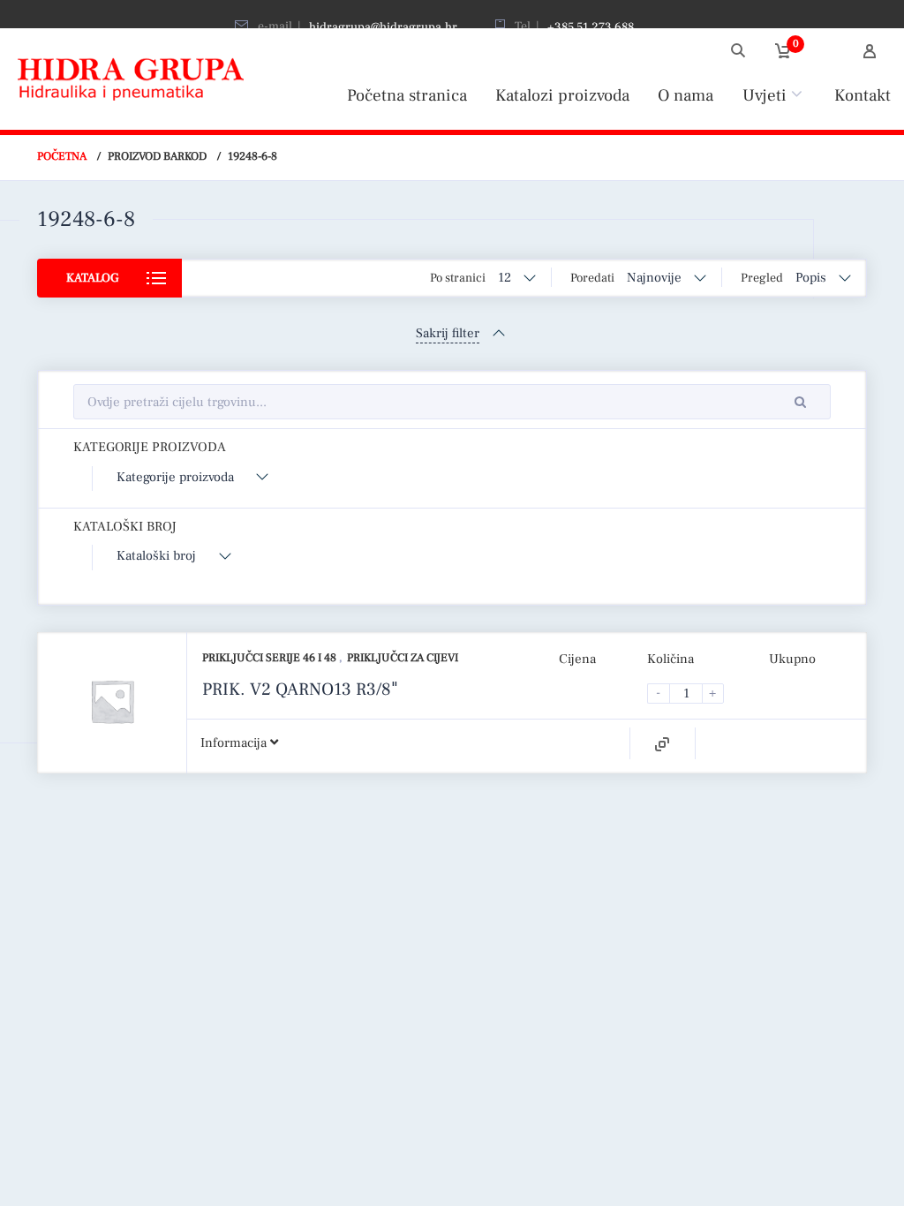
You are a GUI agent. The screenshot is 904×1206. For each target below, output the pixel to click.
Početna (62, 156)
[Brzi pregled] (662, 744)
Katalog (92, 278)
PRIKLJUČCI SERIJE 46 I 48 (270, 658)
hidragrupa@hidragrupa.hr (383, 27)
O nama (685, 95)
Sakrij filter (447, 333)
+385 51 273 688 (590, 27)
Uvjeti (764, 95)
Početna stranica (407, 95)
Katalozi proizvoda (562, 95)
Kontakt (862, 95)
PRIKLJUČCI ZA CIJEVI (402, 658)
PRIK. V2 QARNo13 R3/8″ (300, 689)
